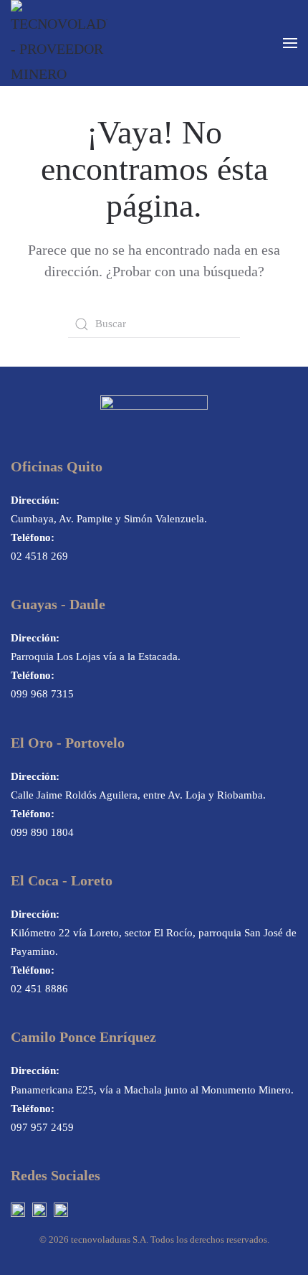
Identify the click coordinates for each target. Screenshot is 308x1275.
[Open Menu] (290, 43)
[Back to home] (59, 43)
